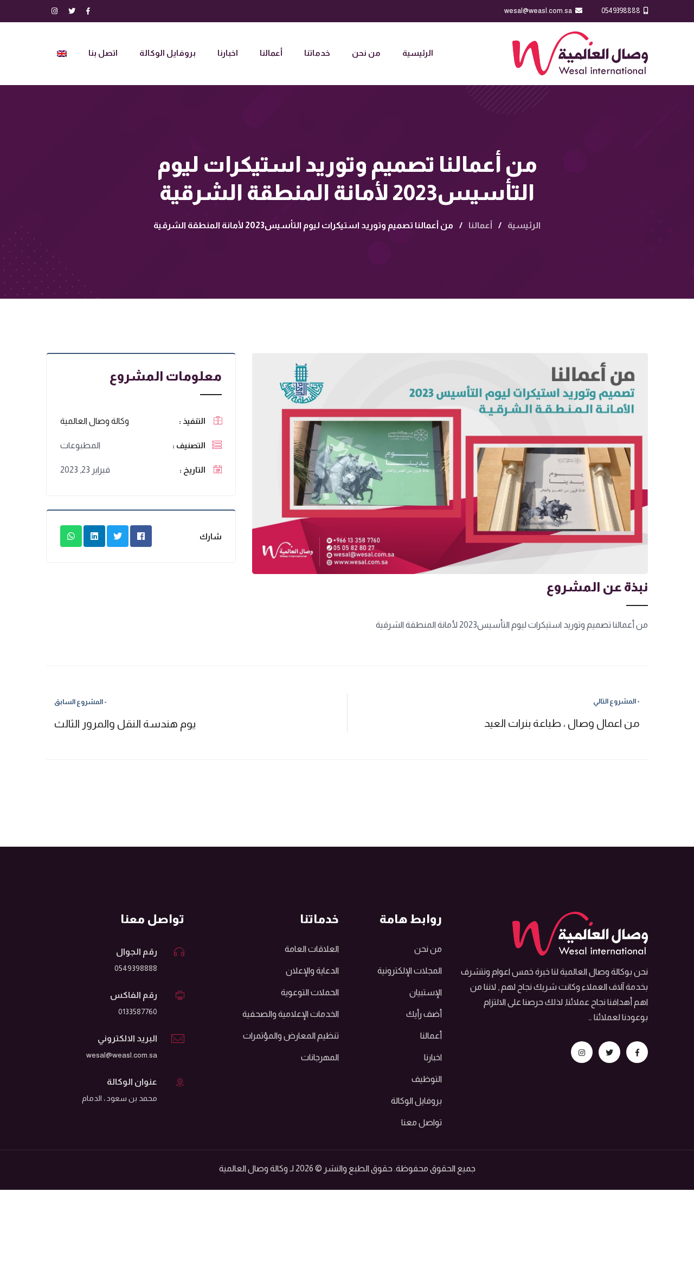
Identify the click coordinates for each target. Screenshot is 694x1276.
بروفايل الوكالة (167, 52)
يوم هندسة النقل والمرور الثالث (125, 714)
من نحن (366, 52)
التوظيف (427, 1079)
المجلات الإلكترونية (409, 970)
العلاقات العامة (312, 948)
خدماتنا (317, 52)
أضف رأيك (424, 1014)
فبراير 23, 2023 (85, 469)
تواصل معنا (421, 1122)
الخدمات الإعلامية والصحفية (290, 1014)
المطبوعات (80, 445)
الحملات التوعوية (310, 992)
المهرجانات (320, 1057)
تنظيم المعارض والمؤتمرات (291, 1035)
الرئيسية (417, 52)
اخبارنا (227, 52)
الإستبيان (425, 992)
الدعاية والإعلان (312, 970)
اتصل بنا (103, 52)
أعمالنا (271, 52)
